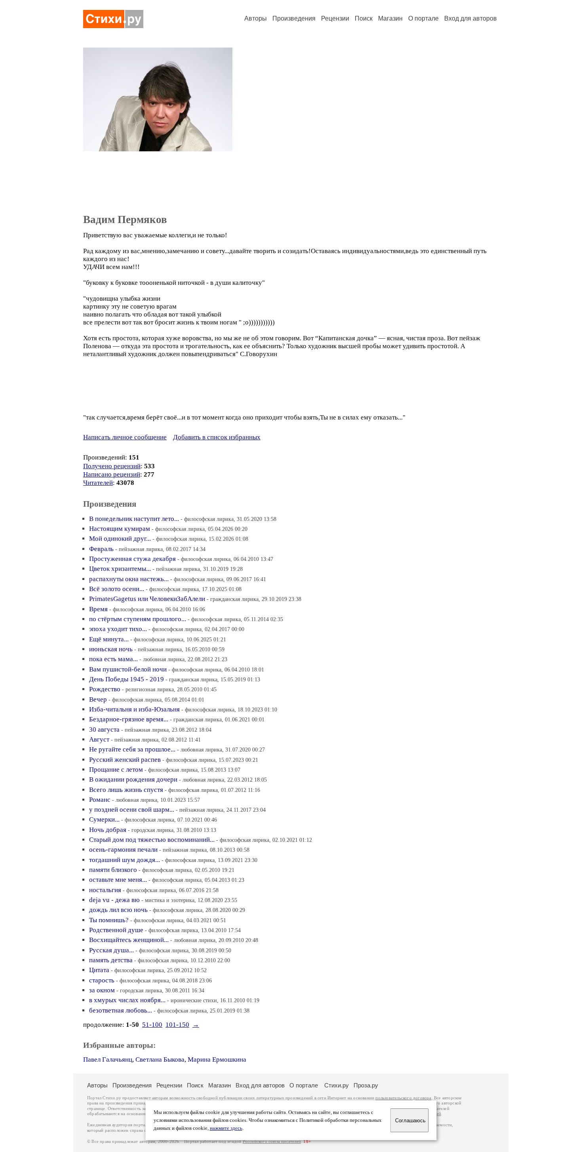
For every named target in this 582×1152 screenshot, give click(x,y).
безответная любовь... (120, 1010)
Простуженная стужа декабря (132, 559)
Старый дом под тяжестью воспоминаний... (152, 839)
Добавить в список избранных (217, 437)
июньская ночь (111, 649)
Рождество (104, 689)
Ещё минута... (109, 639)
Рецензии (335, 18)
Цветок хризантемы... (120, 568)
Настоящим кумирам (119, 528)
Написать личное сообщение (125, 437)
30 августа (104, 729)
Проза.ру (366, 1085)
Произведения (294, 18)
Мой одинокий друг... (120, 538)
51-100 (152, 1024)
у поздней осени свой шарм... (131, 809)
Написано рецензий (111, 474)
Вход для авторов (470, 18)
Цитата (99, 970)
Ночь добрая (107, 829)
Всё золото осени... (116, 589)
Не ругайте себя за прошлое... (132, 749)
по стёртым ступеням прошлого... (137, 619)
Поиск (364, 18)
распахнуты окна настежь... (129, 579)
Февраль (101, 549)
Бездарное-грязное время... (128, 719)
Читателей (98, 482)
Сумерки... (104, 819)
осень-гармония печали (123, 849)
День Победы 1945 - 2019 (126, 679)
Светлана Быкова (159, 1059)
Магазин (390, 18)
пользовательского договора (403, 1098)
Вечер (98, 699)
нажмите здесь (226, 1128)
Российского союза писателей (272, 1141)
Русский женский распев (125, 759)
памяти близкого (113, 870)
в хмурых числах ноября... (127, 1000)
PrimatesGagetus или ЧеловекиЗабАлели (147, 599)
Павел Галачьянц (107, 1059)
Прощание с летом (116, 769)
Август (99, 739)
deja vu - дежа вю (114, 900)
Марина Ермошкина (217, 1059)
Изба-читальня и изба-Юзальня (134, 709)
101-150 (177, 1024)
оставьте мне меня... (118, 879)
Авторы (255, 18)
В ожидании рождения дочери (133, 779)
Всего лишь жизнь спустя (126, 789)
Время (98, 609)
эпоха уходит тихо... (118, 629)
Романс (99, 799)
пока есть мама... (113, 659)
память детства (111, 960)
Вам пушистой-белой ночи (128, 669)
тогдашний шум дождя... (124, 860)
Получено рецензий (112, 466)
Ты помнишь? (109, 920)
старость (101, 980)
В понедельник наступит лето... (134, 519)
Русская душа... (111, 950)
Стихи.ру (336, 1085)
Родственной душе (116, 930)
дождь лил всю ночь (118, 910)
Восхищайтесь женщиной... (129, 940)
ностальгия (105, 890)
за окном (102, 990)
